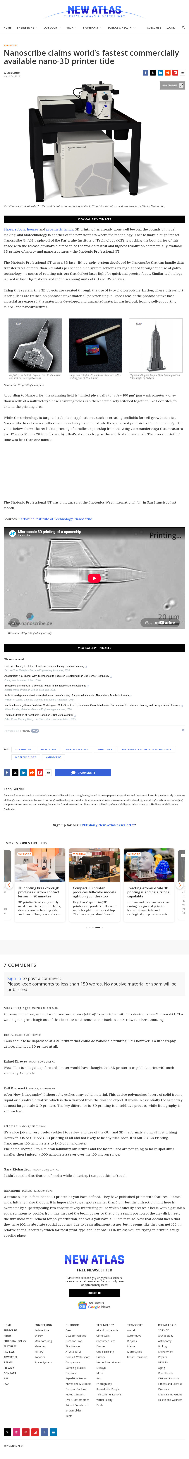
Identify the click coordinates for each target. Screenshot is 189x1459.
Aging (161, 1367)
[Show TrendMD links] (183, 730)
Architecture (42, 1330)
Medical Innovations (170, 1394)
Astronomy (164, 1341)
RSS (6, 1378)
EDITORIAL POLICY (15, 1341)
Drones (100, 1346)
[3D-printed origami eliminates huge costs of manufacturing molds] (149, 865)
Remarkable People (108, 1389)
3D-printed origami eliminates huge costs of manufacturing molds (147, 892)
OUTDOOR (50, 27)
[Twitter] (153, 73)
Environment (165, 1351)
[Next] (179, 885)
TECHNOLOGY (105, 1325)
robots (20, 229)
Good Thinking (105, 1351)
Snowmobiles (74, 1410)
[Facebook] (145, 73)
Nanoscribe (83, 519)
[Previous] (9, 885)
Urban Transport (137, 1357)
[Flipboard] (175, 73)
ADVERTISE (11, 1357)
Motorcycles (134, 1351)
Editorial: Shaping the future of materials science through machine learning (44, 666)
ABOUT (8, 1335)
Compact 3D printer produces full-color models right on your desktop (39, 892)
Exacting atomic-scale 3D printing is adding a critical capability (94, 892)
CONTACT (10, 1373)
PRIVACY (9, 1367)
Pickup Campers (75, 1394)
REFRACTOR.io (167, 1325)
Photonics (105, 749)
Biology (162, 1346)
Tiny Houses (73, 1346)
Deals (99, 1405)
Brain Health (165, 1373)
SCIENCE (163, 1330)
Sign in (14, 978)
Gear (68, 1330)
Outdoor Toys (74, 1341)
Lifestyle (101, 1367)
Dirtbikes (71, 1373)
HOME (7, 27)
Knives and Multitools (78, 1383)
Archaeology (165, 1335)
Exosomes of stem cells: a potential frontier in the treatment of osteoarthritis (45, 685)
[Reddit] (168, 73)
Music (99, 1373)
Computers (103, 1335)
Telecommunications (108, 1394)
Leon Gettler (14, 789)
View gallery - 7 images (94, 219)
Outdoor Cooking (76, 1389)
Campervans (73, 1362)
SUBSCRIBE (154, 27)
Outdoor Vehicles (76, 1335)
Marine (131, 1346)
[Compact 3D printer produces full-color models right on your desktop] (40, 865)
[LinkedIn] (160, 73)
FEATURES (10, 1346)
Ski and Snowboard (77, 1405)
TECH (69, 27)
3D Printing (10, 45)
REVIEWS (9, 1351)
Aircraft (131, 1330)
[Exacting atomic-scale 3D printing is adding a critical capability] (94, 865)
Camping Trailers (76, 1367)
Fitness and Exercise (170, 1383)
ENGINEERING (25, 27)
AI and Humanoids (107, 1330)
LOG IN (170, 27)
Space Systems (44, 1362)
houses (32, 229)
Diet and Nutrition (169, 1378)
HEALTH (163, 1362)
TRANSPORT (90, 27)
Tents (69, 1416)
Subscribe (94, 1293)
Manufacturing (43, 1341)
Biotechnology (25, 757)
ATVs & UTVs (73, 1351)
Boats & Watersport (78, 1357)
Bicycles (132, 1341)
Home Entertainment (108, 1362)
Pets (99, 1378)
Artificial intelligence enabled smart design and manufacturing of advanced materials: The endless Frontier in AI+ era (66, 695)
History (100, 1357)
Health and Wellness (170, 1400)
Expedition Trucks (76, 1378)
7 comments (87, 772)
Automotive (134, 1335)
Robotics (40, 1357)
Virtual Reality (104, 1400)
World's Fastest (77, 749)
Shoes (8, 229)
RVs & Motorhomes (77, 1400)
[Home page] (94, 11)
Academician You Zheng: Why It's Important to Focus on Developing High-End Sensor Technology (56, 676)
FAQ (6, 1383)
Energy (39, 1335)
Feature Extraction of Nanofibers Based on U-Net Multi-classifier (38, 715)
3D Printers (48, 749)
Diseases (163, 1389)
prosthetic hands (59, 229)
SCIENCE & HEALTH (120, 27)
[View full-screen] (181, 85)
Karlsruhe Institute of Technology (45, 519)
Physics (162, 1357)
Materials (40, 1346)
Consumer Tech (105, 1341)
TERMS (8, 1362)
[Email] (182, 73)
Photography (104, 1383)
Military (39, 1351)
